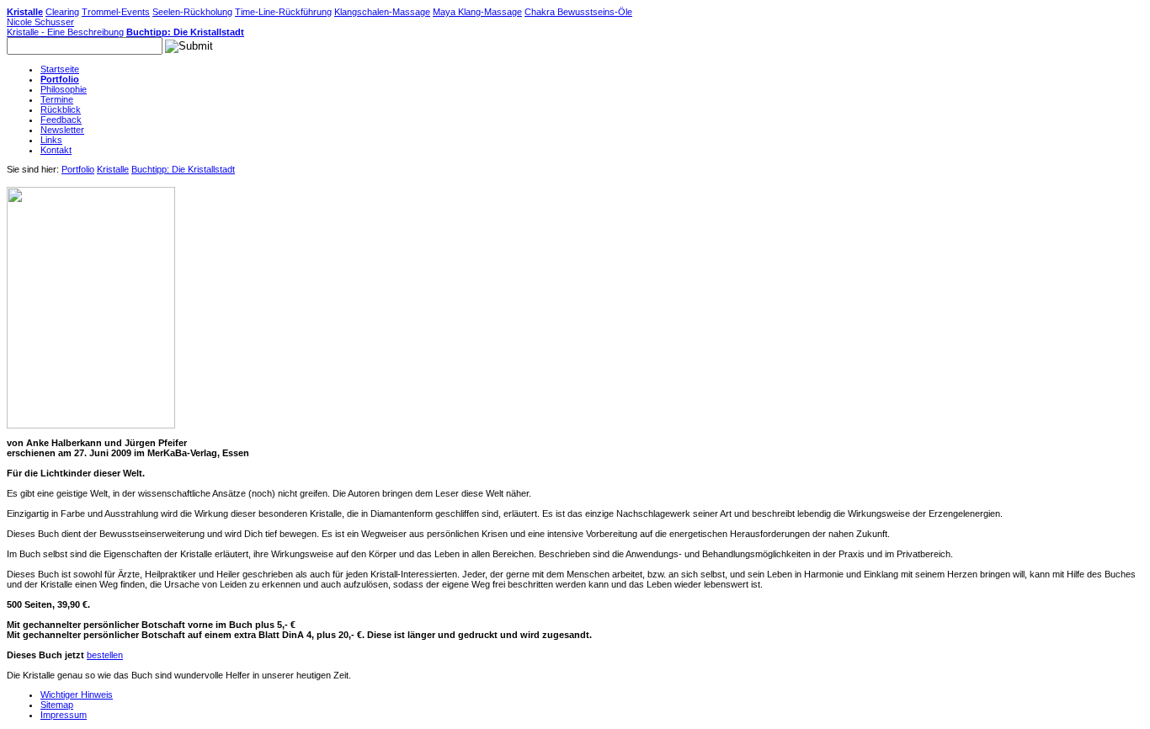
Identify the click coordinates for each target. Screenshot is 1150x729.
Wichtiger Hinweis (76, 694)
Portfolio (59, 79)
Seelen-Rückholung (192, 12)
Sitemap (56, 705)
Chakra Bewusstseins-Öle (578, 12)
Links (51, 140)
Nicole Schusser (40, 22)
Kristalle (25, 12)
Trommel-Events (116, 12)
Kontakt (56, 150)
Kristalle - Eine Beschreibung (65, 32)
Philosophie (63, 89)
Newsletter (62, 130)
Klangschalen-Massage (382, 12)
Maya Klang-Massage (477, 12)
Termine (56, 99)
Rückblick (60, 109)
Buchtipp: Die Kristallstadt (185, 32)
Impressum (63, 715)
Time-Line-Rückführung (283, 12)
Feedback (61, 119)
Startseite (59, 69)
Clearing (62, 12)
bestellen (105, 655)
